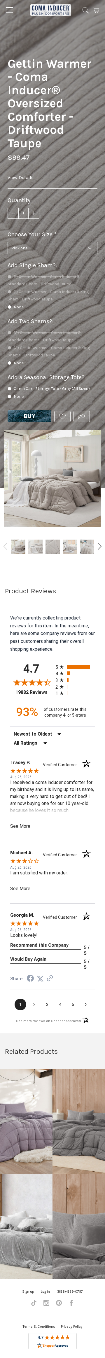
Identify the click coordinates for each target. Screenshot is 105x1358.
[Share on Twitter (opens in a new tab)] (40, 978)
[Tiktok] (34, 1304)
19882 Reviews (33, 692)
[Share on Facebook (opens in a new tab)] (30, 979)
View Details (21, 177)
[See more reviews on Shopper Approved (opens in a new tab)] (50, 978)
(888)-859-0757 (70, 1291)
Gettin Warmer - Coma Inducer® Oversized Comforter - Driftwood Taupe (18, 546)
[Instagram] (46, 1304)
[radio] (75, 667)
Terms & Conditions (39, 1326)
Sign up (28, 1291)
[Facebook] (71, 1304)
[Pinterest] (59, 1304)
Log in (45, 1291)
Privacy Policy (72, 1326)
